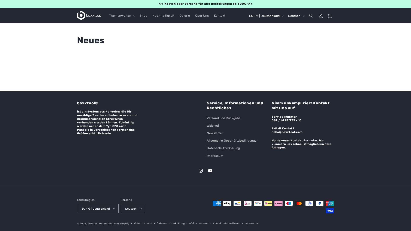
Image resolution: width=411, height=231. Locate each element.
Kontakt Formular (303, 140)
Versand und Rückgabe (224, 118)
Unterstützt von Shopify (114, 223)
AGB (191, 223)
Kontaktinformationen (226, 223)
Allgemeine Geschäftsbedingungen (233, 140)
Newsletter (215, 133)
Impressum (215, 156)
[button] (122, 15)
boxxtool (93, 223)
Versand (204, 223)
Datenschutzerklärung (223, 148)
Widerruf (213, 125)
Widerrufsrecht (143, 223)
